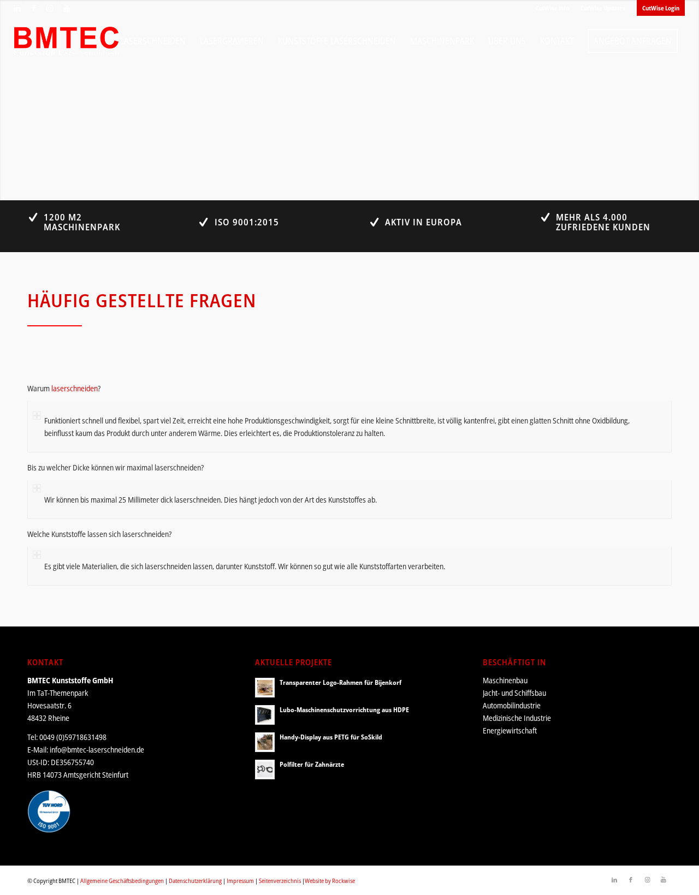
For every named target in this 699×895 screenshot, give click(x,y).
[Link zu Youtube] (66, 8)
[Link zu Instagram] (50, 8)
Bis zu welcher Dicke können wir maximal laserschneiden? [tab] (115, 467)
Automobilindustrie (512, 705)
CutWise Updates (602, 8)
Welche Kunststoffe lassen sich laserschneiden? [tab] (99, 534)
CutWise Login (660, 8)
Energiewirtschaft (510, 730)
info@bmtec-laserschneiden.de (97, 749)
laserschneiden (74, 388)
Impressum (240, 880)
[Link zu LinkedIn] (17, 8)
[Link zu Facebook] (34, 8)
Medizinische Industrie (517, 718)
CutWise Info (552, 8)
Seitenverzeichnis (280, 880)
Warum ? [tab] (63, 388)
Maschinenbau (505, 680)
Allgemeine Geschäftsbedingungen (122, 880)
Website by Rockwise (330, 880)
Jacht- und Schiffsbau (514, 693)
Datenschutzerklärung (195, 880)
